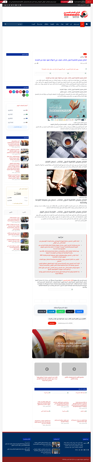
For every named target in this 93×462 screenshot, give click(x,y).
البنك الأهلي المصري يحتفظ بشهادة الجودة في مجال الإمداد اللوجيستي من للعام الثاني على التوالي (59, 242)
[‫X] (86, 450)
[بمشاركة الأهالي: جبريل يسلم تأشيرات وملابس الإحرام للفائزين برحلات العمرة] (25, 158)
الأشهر (10, 212)
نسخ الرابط (41, 311)
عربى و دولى (76, 24)
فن (71, 24)
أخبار (82, 24)
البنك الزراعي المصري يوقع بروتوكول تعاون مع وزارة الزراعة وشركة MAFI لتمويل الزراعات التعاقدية (59, 256)
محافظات (46, 24)
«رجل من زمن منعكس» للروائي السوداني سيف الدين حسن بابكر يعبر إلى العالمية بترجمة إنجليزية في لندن (32, 2)
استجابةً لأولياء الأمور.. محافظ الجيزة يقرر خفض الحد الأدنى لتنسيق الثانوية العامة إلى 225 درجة (42, 422)
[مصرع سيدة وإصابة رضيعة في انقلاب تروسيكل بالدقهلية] (25, 241)
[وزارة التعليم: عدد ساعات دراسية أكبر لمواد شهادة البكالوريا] (79, 414)
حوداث (62, 24)
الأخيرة (24, 212)
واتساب (60, 311)
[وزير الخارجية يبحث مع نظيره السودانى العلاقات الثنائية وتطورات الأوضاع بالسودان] (25, 177)
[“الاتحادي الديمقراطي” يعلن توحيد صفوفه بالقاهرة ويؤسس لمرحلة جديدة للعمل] (25, 151)
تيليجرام (50, 311)
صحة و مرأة (39, 24)
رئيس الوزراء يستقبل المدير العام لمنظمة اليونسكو (62, 420)
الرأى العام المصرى (68, 280)
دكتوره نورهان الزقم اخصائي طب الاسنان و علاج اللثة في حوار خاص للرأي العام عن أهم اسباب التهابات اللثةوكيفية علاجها (59, 268)
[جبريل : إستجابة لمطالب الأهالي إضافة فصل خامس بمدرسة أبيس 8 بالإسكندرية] (25, 219)
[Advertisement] (46, 38)
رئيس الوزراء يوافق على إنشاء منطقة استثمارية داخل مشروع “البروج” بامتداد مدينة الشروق (43, 403)
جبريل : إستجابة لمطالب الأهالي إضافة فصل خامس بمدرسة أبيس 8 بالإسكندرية (13, 219)
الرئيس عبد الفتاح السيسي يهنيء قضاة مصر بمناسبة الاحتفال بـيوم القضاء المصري (59, 260)
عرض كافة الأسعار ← (17, 127)
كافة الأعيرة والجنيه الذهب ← (17, 203)
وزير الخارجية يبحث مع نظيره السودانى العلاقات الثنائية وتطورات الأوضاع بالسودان (14, 176)
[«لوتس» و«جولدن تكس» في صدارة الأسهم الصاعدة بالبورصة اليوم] (25, 248)
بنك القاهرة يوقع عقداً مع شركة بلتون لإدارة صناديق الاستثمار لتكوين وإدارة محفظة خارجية (59, 273)
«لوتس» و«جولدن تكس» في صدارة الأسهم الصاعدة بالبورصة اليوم (13, 247)
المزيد (33, 24)
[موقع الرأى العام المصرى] (75, 14)
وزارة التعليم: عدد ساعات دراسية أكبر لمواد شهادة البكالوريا (79, 420)
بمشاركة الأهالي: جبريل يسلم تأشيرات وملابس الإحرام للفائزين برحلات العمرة (13, 158)
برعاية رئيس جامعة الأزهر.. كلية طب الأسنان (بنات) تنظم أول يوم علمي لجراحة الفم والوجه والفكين (61, 403)
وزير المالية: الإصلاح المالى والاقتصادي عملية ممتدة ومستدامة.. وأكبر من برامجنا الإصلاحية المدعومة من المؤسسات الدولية (59, 252)
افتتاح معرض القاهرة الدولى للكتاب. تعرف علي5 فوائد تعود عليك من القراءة (67, 318)
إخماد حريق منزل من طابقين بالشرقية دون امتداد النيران (13, 233)
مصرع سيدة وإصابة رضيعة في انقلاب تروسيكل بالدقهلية (13, 240)
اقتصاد (67, 24)
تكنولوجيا (52, 24)
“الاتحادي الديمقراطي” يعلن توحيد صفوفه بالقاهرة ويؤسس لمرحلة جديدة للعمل (13, 151)
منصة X (69, 311)
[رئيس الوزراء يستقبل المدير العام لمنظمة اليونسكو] (61, 414)
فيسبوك (78, 311)
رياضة (57, 24)
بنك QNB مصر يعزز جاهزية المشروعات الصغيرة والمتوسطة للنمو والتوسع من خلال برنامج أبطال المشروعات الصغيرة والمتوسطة (79, 404)
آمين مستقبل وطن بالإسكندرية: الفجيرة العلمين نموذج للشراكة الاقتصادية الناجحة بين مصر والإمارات (13, 143)
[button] (59, 14)
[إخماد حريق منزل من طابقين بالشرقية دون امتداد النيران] (25, 235)
